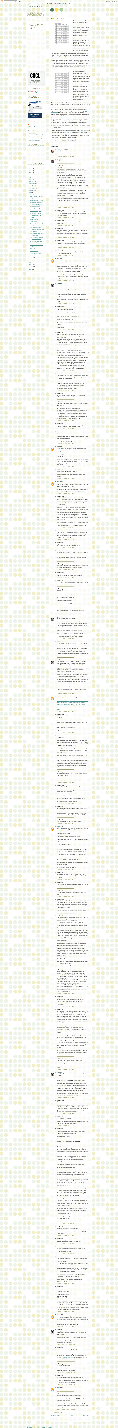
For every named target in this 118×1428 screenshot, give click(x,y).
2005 (30, 272)
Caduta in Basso (34, 219)
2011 (30, 170)
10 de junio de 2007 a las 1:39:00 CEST (65, 1326)
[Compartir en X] (71, 140)
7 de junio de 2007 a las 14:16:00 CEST (65, 561)
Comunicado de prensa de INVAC (36, 136)
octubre (32, 185)
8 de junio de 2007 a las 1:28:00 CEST (65, 1125)
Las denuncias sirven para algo (70, 119)
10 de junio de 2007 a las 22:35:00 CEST (66, 1372)
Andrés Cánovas (61, 149)
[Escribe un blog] (69, 140)
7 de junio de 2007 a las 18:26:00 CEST (65, 823)
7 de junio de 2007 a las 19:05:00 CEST (65, 879)
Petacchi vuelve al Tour (35, 231)
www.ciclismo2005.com (65, 3)
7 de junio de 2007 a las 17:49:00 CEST (65, 782)
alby (58, 283)
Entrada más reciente (55, 1415)
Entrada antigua (86, 1415)
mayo (31, 257)
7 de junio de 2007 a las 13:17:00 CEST (65, 390)
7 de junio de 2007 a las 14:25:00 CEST (65, 638)
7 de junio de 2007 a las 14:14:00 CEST (65, 547)
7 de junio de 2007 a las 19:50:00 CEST (65, 967)
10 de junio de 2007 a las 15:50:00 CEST (66, 1344)
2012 (30, 168)
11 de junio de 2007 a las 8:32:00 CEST (65, 1391)
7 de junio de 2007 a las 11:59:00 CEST (65, 303)
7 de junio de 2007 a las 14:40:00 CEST (65, 693)
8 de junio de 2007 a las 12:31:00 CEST (65, 1243)
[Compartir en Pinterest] (75, 140)
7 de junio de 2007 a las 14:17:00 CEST (65, 577)
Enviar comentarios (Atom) (63, 1418)
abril (31, 260)
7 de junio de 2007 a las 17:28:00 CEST (65, 769)
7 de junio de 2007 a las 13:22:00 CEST (65, 420)
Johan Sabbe (84, 130)
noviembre (32, 183)
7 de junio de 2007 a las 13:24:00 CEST (65, 428)
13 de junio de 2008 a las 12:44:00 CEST (66, 1409)
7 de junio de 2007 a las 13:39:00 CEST (65, 466)
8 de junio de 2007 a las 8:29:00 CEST (65, 1223)
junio (31, 194)
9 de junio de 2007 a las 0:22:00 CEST (65, 1253)
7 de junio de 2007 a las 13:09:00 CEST (65, 370)
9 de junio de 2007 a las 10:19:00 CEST (65, 1283)
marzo (74, 27)
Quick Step (61, 141)
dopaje (56, 141)
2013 (30, 166)
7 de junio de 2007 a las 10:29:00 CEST (65, 207)
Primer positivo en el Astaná (36, 200)
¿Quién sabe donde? (35, 206)
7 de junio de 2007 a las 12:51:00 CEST (65, 329)
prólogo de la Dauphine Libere (63, 1350)
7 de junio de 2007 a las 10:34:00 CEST (65, 217)
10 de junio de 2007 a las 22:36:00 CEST (66, 1384)
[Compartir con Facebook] (73, 140)
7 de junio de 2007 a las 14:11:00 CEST (65, 527)
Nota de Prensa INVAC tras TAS (36, 134)
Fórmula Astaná (33, 221)
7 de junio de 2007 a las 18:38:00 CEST (65, 869)
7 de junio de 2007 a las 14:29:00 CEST (65, 657)
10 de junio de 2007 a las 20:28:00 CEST (66, 1361)
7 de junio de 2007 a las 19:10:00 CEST (65, 888)
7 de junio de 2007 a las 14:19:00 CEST (65, 614)
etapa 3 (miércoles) (68, 1357)
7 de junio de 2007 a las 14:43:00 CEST (65, 711)
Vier (58, 159)
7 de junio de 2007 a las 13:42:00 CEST (65, 478)
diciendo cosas (67, 132)
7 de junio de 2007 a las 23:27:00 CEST (65, 1097)
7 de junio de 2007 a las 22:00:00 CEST (65, 1069)
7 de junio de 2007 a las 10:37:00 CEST (65, 237)
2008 (30, 177)
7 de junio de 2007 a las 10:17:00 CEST (65, 156)
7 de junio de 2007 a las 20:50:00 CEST (65, 993)
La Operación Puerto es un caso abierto (66, 19)
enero (31, 266)
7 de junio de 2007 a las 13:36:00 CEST (65, 443)
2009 (30, 175)
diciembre (32, 181)
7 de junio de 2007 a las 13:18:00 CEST (65, 399)
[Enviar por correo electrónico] (67, 140)
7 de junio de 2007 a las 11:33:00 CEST (65, 255)
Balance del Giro (34, 248)
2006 (30, 269)
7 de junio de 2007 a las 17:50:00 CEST (65, 803)
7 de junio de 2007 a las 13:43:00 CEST (65, 493)
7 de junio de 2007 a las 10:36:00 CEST (65, 225)
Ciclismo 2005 (34, 6)
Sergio (58, 258)
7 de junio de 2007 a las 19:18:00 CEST (65, 912)
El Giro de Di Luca (34, 251)
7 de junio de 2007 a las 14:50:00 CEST (65, 732)
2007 (30, 179)
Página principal (32, 132)
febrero (32, 264)
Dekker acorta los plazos (35, 211)
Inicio (72, 1415)
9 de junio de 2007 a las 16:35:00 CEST (65, 1311)
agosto (32, 190)
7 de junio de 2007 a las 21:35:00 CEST (65, 1006)
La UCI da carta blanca (35, 213)
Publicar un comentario (58, 1412)
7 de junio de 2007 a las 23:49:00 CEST (65, 1113)
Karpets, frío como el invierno (36, 208)
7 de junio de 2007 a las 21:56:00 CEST (65, 1056)
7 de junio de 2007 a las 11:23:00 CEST (65, 247)
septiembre (33, 188)
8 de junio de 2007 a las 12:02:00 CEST (65, 1235)
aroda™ (58, 696)
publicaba (75, 40)
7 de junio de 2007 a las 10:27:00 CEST (65, 162)
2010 (30, 172)
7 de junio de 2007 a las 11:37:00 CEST (65, 280)
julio (31, 192)
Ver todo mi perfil (31, 126)
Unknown (59, 826)
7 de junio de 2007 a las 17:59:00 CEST (65, 817)
